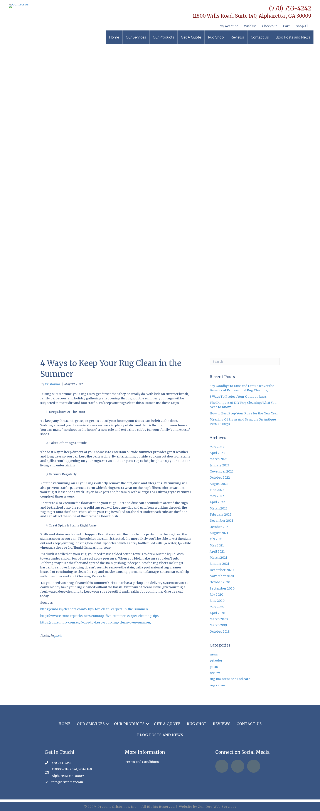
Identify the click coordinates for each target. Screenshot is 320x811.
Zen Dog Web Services (217, 807)
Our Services (136, 37)
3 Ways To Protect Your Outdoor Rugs (238, 397)
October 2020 (220, 582)
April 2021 (217, 551)
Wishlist (250, 26)
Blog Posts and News (293, 37)
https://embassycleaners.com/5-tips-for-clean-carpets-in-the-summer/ (94, 609)
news (214, 654)
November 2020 (222, 576)
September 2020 (222, 588)
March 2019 (218, 625)
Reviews (237, 37)
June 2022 (217, 490)
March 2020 (219, 619)
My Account (229, 26)
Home (114, 37)
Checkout (269, 26)
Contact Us (260, 37)
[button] (108, 723)
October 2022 (220, 477)
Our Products (163, 37)
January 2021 (219, 564)
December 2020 (222, 570)
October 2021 (220, 527)
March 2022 (218, 508)
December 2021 (221, 521)
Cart (286, 26)
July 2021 (216, 539)
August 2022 (219, 484)
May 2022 (217, 496)
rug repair (217, 685)
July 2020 (216, 595)
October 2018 (220, 631)
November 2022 (222, 471)
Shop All (302, 26)
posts (58, 636)
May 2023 (217, 447)
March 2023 (218, 459)
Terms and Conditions (142, 762)
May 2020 (217, 607)
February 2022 (220, 514)
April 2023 (217, 453)
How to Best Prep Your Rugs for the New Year (244, 413)
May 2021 (217, 545)
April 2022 (217, 502)
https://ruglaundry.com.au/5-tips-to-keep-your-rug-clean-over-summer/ (95, 622)
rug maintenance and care (230, 679)
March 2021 (218, 558)
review (215, 673)
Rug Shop (216, 37)
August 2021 (219, 533)
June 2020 (217, 601)
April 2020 (217, 613)
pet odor (216, 660)
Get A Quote (191, 37)
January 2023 (219, 465)
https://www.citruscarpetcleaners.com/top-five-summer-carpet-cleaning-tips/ (99, 616)
